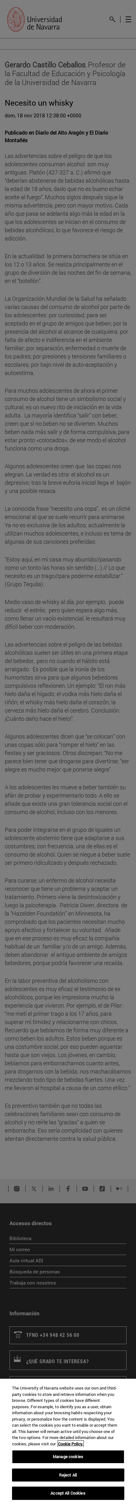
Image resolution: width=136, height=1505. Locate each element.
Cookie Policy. (70, 1444)
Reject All (68, 1475)
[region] (68, 1442)
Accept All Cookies (68, 1493)
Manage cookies (68, 1456)
